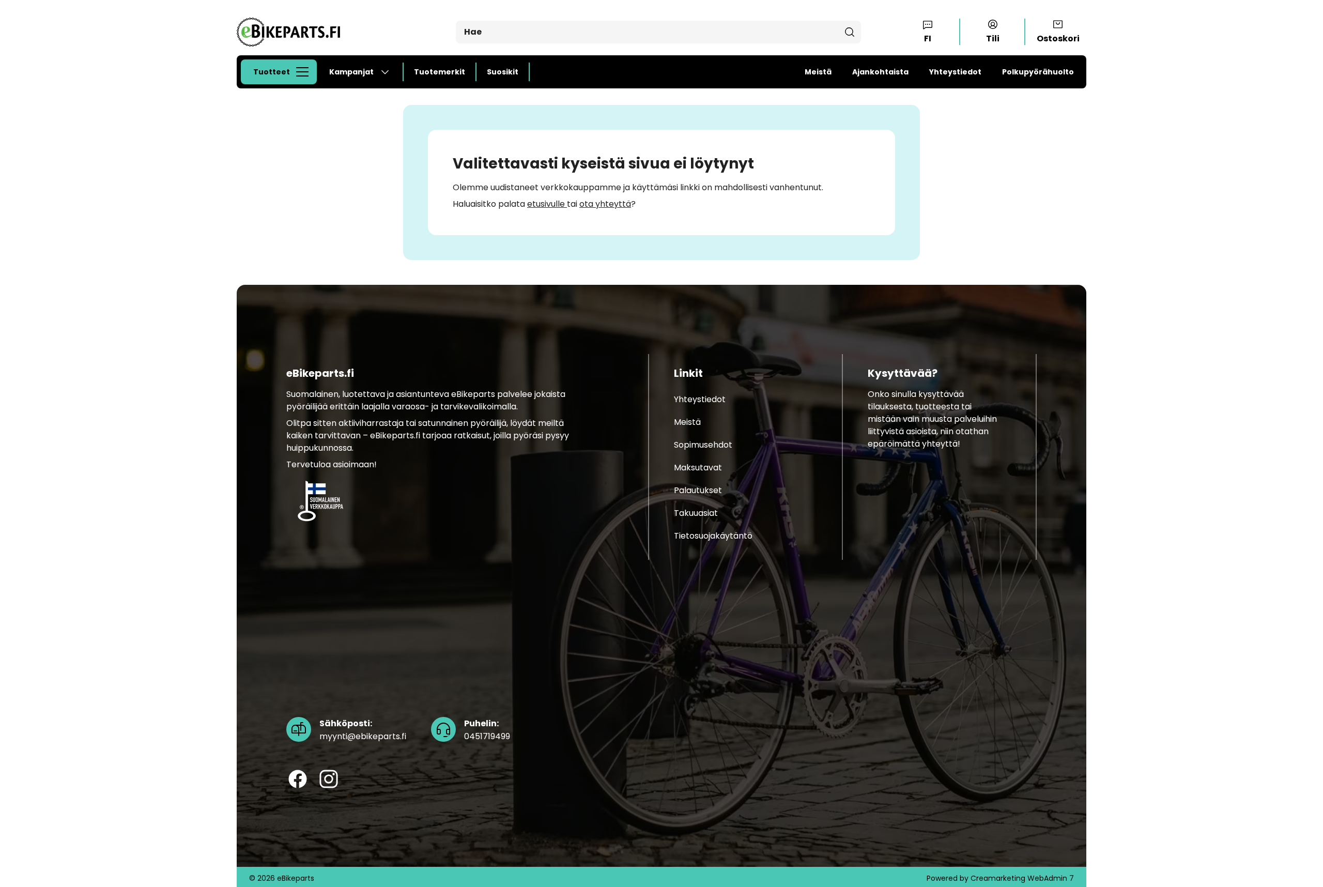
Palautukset (698, 490)
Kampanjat (351, 72)
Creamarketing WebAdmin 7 (1022, 878)
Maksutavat (698, 467)
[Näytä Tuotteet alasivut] (305, 71)
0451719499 (487, 730)
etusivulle (547, 204)
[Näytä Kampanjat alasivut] (389, 71)
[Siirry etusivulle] (288, 31)
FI (927, 38)
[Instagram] (328, 779)
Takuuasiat (696, 513)
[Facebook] (297, 779)
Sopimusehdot (703, 445)
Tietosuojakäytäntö (713, 536)
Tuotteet (271, 72)
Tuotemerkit (439, 72)
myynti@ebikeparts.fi (362, 730)
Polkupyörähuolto (1038, 72)
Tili (992, 38)
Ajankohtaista (880, 72)
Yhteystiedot (955, 72)
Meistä (818, 72)
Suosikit (502, 72)
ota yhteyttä (605, 204)
